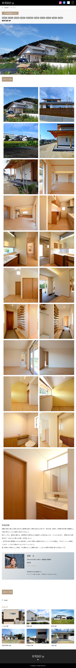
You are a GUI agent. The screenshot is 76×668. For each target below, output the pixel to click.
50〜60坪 (37, 17)
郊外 (10, 17)
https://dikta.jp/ (32, 566)
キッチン (42, 17)
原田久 (4, 17)
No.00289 (16, 17)
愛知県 (6, 600)
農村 (23, 17)
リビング (48, 17)
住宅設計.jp (38, 656)
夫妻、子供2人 (30, 17)
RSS (38, 659)
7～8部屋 (60, 17)
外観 (54, 17)
